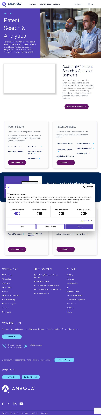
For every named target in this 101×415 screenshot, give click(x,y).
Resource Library (64, 360)
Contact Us (11, 336)
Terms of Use (24, 413)
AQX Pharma (6, 283)
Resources (56, 4)
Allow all (79, 227)
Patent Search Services (41, 293)
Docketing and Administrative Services (46, 285)
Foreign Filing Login (30, 377)
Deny (21, 227)
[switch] (39, 213)
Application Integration (9, 304)
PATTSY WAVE (7, 287)
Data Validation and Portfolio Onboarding (47, 289)
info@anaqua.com (36, 345)
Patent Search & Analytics (10, 295)
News (68, 287)
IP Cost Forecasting (8, 300)
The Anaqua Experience (74, 295)
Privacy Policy (34, 413)
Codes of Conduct (73, 291)
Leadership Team (72, 283)
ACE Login (11, 377)
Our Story (70, 275)
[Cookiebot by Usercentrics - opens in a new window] (84, 187)
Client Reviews (71, 304)
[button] (77, 106)
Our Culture (70, 279)
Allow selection (50, 227)
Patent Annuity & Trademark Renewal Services (46, 276)
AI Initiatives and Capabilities (76, 300)
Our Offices (70, 308)
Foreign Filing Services (41, 281)
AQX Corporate (7, 275)
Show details (85, 221)
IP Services (42, 4)
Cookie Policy (44, 413)
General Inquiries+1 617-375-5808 (15, 346)
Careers (69, 312)
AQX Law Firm (6, 279)
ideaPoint (5, 308)
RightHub (5, 291)
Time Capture (6, 312)
